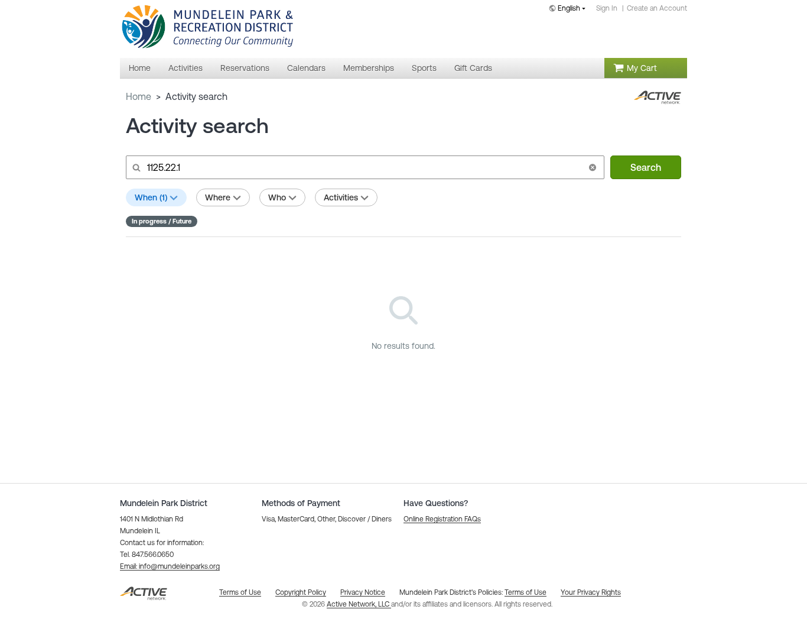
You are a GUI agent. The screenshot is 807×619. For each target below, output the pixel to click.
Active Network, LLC (359, 604)
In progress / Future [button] (161, 221)
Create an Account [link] (657, 8)
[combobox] (569, 9)
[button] (592, 167)
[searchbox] (364, 167)
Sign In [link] (606, 8)
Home (138, 96)
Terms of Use (525, 592)
